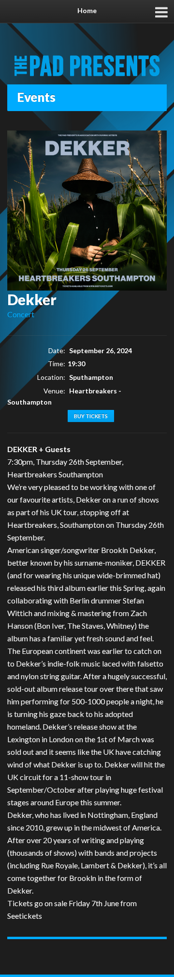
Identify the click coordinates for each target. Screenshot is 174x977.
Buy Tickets (91, 416)
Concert (20, 314)
